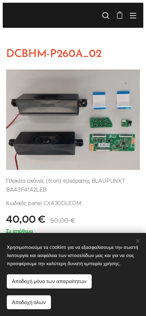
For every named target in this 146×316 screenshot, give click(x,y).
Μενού (133, 15)
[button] (105, 15)
